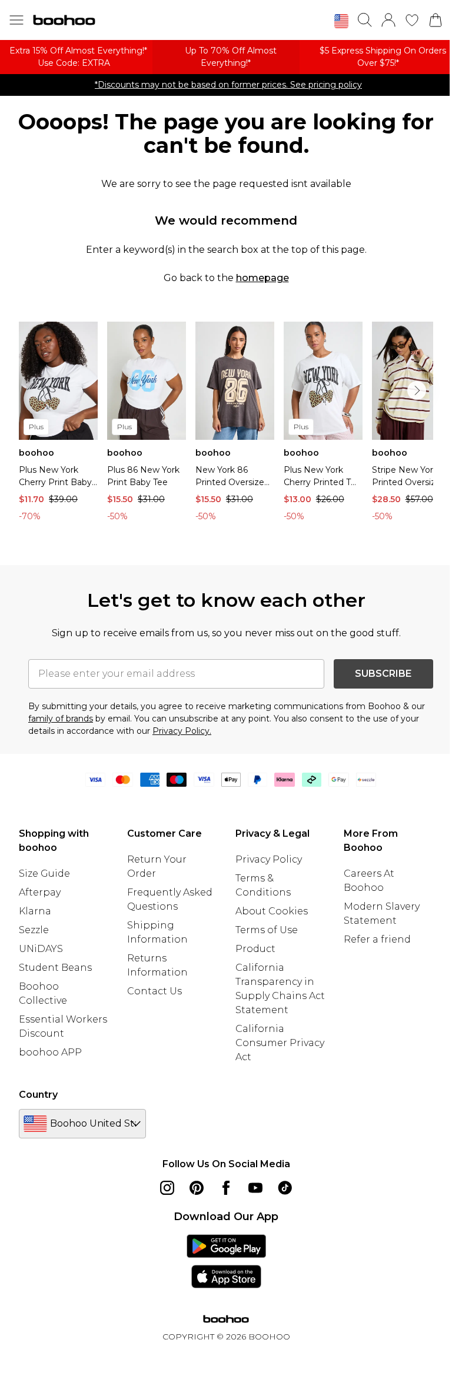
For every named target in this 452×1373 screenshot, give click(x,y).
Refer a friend (377, 939)
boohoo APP (50, 1052)
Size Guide (44, 873)
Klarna (35, 911)
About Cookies (271, 911)
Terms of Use (266, 930)
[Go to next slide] (416, 390)
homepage (262, 277)
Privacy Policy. (181, 731)
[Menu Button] (16, 20)
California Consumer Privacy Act (279, 1043)
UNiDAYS (41, 948)
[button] (341, 21)
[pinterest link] (197, 1188)
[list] (226, 424)
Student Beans (55, 967)
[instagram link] (167, 1188)
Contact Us (154, 991)
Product (255, 948)
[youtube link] (255, 1188)
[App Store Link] (226, 1261)
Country (38, 1094)
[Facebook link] (226, 1188)
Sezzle (34, 930)
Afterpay (40, 892)
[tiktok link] (285, 1188)
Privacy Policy (268, 859)
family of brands (60, 718)
